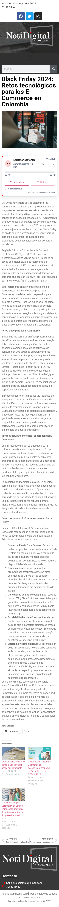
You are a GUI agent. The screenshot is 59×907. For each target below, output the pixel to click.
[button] (29, 57)
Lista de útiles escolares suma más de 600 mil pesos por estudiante (13, 764)
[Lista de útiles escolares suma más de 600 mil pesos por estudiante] (13, 753)
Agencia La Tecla (48, 193)
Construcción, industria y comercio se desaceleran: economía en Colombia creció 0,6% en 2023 (39, 768)
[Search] (53, 69)
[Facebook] (21, 16)
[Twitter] (30, 16)
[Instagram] (38, 16)
